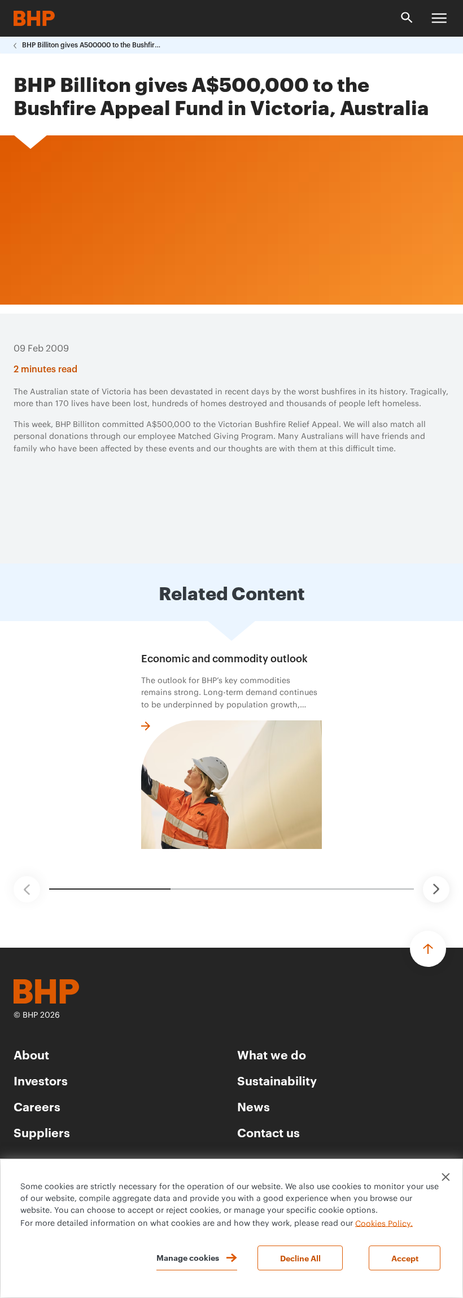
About (31, 1054)
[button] (27, 889)
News (253, 1106)
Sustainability (277, 1080)
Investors (41, 1080)
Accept (404, 1257)
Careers (37, 1106)
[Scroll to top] (428, 949)
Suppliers (42, 1132)
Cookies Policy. (384, 1223)
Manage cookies (187, 1257)
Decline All (300, 1257)
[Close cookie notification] (446, 1177)
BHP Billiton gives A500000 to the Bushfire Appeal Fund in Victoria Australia (92, 45)
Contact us (268, 1132)
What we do (271, 1054)
